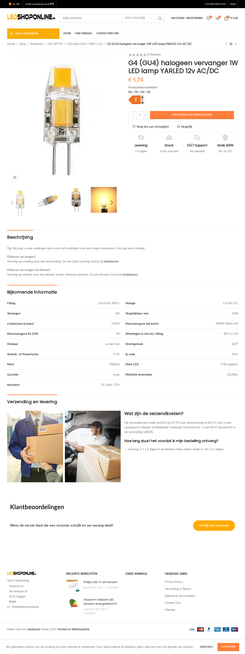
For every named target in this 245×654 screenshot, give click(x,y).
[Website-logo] (31, 18)
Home (11, 44)
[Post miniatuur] (73, 586)
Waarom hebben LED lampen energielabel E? (100, 602)
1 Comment (112, 587)
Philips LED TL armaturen (101, 582)
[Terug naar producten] (231, 44)
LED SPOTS (55, 44)
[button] (12, 202)
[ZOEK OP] (160, 18)
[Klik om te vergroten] (15, 177)
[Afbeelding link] (21, 574)
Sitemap (170, 609)
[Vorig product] (226, 44)
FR (137, 92)
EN (142, 92)
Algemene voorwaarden (180, 595)
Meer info (207, 647)
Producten (36, 44)
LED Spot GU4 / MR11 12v (85, 44)
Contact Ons (173, 602)
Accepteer (228, 647)
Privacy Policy (174, 582)
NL (130, 92)
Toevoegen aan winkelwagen (192, 115)
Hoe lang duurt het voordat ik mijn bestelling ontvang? (171, 440)
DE (149, 92)
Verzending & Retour (178, 588)
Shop (22, 44)
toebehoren (111, 261)
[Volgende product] (235, 44)
